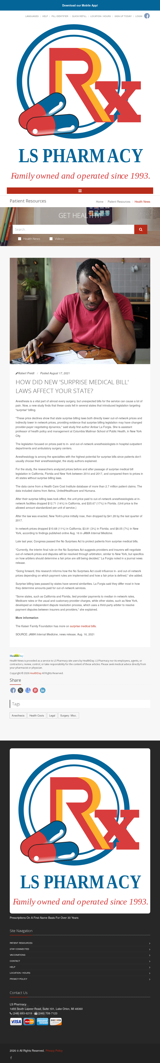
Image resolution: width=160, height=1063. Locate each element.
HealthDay (35, 673)
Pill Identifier (60, 16)
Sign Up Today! (123, 16)
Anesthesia (18, 715)
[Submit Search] (140, 229)
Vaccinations (17, 954)
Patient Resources (119, 201)
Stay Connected (19, 948)
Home (99, 201)
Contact (15, 960)
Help (45, 16)
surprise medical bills (83, 626)
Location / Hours (100, 16)
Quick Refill (79, 16)
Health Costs (36, 715)
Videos (59, 239)
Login (138, 16)
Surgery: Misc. (68, 715)
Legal (52, 715)
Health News (31, 239)
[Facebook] (147, 16)
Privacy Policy (18, 978)
